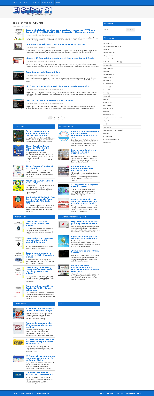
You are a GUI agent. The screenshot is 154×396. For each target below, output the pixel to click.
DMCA (58, 2)
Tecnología (106, 136)
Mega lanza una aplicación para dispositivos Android (84, 223)
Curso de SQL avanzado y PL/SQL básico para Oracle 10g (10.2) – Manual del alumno (39, 271)
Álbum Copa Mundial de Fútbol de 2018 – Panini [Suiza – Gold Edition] (37, 133)
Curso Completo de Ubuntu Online (43, 72)
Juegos (105, 99)
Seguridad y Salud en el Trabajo (112, 130)
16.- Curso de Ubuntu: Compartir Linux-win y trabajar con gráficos (58, 86)
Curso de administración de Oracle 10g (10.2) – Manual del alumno (39, 288)
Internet (105, 96)
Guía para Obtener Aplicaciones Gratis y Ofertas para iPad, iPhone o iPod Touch (85, 268)
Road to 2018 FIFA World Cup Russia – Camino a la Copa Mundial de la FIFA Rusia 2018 (40, 200)
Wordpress (106, 142)
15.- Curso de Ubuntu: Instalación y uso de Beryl (49, 100)
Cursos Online (47, 2)
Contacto (35, 2)
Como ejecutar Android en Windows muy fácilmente (84, 237)
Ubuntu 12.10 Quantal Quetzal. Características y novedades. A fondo (60, 58)
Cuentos (105, 71)
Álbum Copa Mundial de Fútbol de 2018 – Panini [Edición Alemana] (37, 148)
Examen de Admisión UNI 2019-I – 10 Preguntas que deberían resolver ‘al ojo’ (84, 201)
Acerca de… (24, 2)
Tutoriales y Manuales (56, 89)
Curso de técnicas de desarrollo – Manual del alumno (37, 224)
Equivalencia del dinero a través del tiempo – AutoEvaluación (83, 152)
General (53, 47)
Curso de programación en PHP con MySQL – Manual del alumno (40, 255)
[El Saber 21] (32, 15)
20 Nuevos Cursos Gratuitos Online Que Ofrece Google (40, 310)
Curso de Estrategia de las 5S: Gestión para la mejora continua (39, 325)
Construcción (107, 68)
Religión (105, 121)
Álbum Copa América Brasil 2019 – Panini (39, 167)
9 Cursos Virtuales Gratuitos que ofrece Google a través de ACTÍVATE (40, 342)
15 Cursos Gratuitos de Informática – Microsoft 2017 (40, 374)
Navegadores (107, 108)
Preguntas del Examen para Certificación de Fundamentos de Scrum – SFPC (85, 134)
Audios (105, 49)
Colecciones (19, 126)
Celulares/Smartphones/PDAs (72, 217)
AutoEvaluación (66, 126)
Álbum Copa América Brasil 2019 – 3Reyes (39, 182)
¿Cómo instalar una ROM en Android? (85, 252)
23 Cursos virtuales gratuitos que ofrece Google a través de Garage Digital (40, 358)
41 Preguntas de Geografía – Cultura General (85, 186)
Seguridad (106, 127)
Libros (61, 304)
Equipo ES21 (32, 47)
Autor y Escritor (107, 56)
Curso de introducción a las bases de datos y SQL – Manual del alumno (39, 240)
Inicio (14, 2)
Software (52, 61)
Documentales (107, 83)
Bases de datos (107, 59)
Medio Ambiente (107, 105)
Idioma (105, 93)
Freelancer (106, 87)
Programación (50, 35)
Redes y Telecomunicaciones (111, 118)
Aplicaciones (106, 43)
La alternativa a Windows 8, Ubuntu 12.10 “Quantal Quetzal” (56, 44)
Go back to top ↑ (43, 393)
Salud (104, 124)
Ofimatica (106, 111)
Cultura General (107, 74)
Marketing (106, 102)
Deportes (105, 80)
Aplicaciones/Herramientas (111, 46)
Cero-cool (31, 35)
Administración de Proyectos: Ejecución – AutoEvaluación (82, 168)
